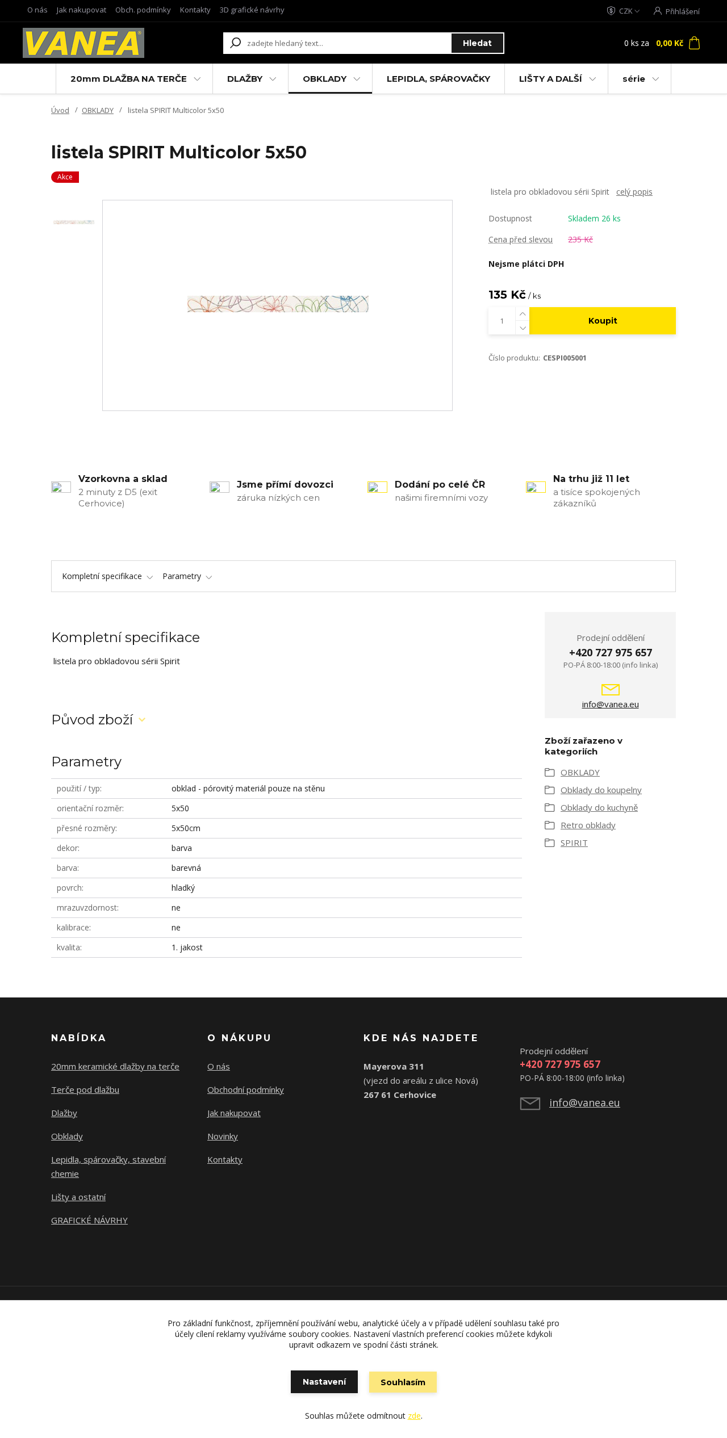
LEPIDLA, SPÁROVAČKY (438, 78)
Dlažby (64, 1112)
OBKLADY (324, 78)
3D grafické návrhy (252, 10)
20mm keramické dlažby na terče (115, 1066)
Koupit (602, 321)
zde (414, 1415)
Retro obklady (588, 825)
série (633, 78)
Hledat (477, 43)
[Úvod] (87, 43)
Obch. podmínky (143, 10)
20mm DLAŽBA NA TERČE (128, 78)
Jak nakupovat (81, 10)
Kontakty (195, 10)
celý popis (634, 191)
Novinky (222, 1136)
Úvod (60, 110)
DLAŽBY (244, 78)
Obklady (67, 1136)
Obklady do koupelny (601, 789)
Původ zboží (92, 719)
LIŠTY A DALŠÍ (550, 78)
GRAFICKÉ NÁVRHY (89, 1220)
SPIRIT (574, 842)
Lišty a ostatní (78, 1196)
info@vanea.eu (610, 704)
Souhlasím (403, 1382)
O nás (37, 10)
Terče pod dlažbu (85, 1089)
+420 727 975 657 (610, 652)
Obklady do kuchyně (599, 807)
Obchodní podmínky (245, 1089)
